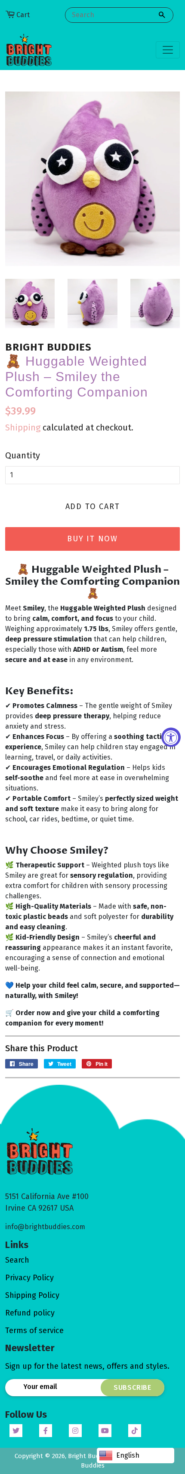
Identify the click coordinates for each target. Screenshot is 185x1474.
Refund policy (30, 1313)
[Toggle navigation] (168, 49)
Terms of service (34, 1330)
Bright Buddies (90, 1456)
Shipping (22, 427)
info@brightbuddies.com (45, 1227)
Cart (23, 15)
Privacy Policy (29, 1277)
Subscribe (132, 1387)
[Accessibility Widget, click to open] (171, 737)
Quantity (22, 455)
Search (17, 1260)
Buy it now (92, 538)
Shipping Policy (32, 1295)
